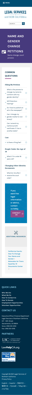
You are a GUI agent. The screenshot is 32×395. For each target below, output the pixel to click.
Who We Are (6, 293)
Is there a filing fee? (14, 142)
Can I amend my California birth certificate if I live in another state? (14, 127)
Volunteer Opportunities (11, 305)
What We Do (6, 295)
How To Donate (7, 300)
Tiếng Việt (22, 386)
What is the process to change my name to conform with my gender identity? (15, 93)
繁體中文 (5, 386)
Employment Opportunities (12, 303)
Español (12, 383)
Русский (13, 386)
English (4, 383)
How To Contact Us (9, 298)
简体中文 (20, 383)
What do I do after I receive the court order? (14, 175)
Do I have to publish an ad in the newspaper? (15, 109)
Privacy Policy (6, 379)
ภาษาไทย (5, 389)
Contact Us (16, 214)
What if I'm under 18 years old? (14, 157)
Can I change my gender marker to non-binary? (15, 116)
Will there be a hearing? (12, 102)
